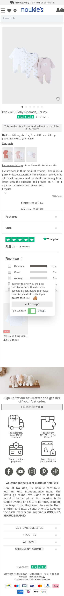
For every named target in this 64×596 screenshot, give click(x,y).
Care (8, 227)
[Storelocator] (15, 11)
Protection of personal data (48, 460)
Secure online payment (16, 460)
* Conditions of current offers (32, 579)
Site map (55, 574)
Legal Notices (36, 574)
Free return (48, 435)
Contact (23, 577)
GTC (46, 574)
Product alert (35, 577)
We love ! (29, 541)
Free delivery (16, 435)
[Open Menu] (3, 11)
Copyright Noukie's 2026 (16, 574)
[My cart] (62, 10)
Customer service (29, 527)
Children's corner (29, 548)
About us (29, 534)
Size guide (7, 143)
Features (11, 216)
